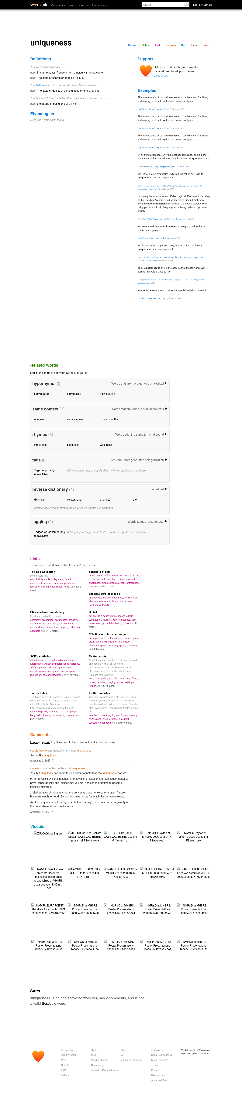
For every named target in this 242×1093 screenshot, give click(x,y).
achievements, (66, 623)
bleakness (73, 445)
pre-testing (132, 645)
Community (58, 5)
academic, (53, 623)
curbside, (119, 638)
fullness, (107, 597)
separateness (75, 419)
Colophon (66, 1065)
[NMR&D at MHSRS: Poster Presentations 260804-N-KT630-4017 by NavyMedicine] (194, 909)
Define (132, 45)
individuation (107, 394)
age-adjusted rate (52, 675)
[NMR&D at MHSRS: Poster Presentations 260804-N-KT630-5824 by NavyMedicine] (121, 909)
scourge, (101, 623)
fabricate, (35, 586)
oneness (39, 419)
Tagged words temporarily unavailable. (49, 533)
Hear (194, 45)
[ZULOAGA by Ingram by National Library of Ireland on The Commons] (48, 833)
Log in (34, 373)
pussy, (55, 715)
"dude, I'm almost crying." (149, 298)
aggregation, (37, 663)
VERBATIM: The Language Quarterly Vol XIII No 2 (161, 166)
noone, (120, 682)
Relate (146, 45)
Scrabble (49, 1003)
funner (92, 685)
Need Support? (159, 1060)
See (183, 45)
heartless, (94, 715)
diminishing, (111, 641)
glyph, (123, 645)
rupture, (135, 638)
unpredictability (109, 419)
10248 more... (108, 685)
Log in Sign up (202, 4)
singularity (50, 755)
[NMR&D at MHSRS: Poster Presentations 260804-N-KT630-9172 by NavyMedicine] (194, 945)
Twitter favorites (99, 693)
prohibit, (110, 623)
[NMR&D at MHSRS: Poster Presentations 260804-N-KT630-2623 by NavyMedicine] (121, 945)
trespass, (126, 619)
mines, (93, 682)
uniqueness (161, 75)
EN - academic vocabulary (47, 612)
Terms (154, 1065)
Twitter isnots (98, 656)
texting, (127, 678)
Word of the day (78, 5)
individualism (42, 394)
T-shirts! (65, 1075)
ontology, (130, 575)
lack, (135, 597)
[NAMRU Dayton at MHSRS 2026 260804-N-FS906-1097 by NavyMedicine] (194, 836)
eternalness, (126, 601)
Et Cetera (157, 1050)
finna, (135, 678)
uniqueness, (124, 579)
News (94, 1050)
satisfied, (48, 583)
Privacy (155, 1070)
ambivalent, (36, 583)
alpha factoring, (71, 663)
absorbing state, (39, 671)
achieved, (35, 627)
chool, (115, 719)
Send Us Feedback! (161, 1055)
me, (138, 575)
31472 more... (37, 719)
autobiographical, (111, 582)
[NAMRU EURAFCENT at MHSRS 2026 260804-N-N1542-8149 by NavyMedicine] (85, 872)
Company (67, 1050)
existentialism (75, 499)
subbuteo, (94, 722)
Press (64, 1060)
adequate (35, 630)
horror (67, 586)
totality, (129, 597)
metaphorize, (116, 678)
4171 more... (74, 675)
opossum (71, 715)
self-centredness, (130, 582)
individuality (74, 394)
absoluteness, (96, 601)
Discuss (170, 45)
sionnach (35, 768)
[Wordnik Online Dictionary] (38, 4)
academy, (74, 620)
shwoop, (133, 715)
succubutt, (124, 719)
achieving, (75, 627)
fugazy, (125, 715)
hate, (103, 715)
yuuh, (134, 682)
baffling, (45, 586)
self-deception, (109, 579)
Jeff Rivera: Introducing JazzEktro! (153, 109)
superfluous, (57, 586)
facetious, (70, 579)
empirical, (35, 579)
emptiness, (118, 597)
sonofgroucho (38, 750)
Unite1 (93, 612)
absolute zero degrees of (105, 593)
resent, (122, 616)
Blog (93, 1055)
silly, (46, 711)
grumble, (46, 579)
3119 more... (53, 630)
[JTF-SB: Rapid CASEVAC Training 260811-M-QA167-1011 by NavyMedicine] (121, 836)
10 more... (110, 586)
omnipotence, (112, 601)
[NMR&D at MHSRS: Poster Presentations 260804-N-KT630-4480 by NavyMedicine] (85, 909)
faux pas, (59, 583)
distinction (40, 499)
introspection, (96, 575)
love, (92, 678)
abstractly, (36, 620)
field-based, (124, 641)
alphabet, (42, 667)
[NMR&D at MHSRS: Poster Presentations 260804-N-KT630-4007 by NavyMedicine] (157, 945)
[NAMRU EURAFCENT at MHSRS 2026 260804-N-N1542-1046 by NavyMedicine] (157, 872)
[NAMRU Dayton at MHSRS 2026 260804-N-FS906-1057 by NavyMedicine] (157, 836)
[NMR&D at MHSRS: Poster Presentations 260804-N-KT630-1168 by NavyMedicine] (85, 945)
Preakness (40, 445)
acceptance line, (57, 671)
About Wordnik (69, 1055)
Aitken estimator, (53, 663)
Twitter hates (38, 693)
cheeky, (107, 719)
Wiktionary (41, 84)
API (123, 1055)
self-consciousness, (114, 575)
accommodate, (38, 623)
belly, (33, 715)
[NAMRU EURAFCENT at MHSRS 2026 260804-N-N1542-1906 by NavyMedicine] (121, 872)
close (127, 623)
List (157, 45)
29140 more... (125, 722)
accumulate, (62, 620)
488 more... (100, 649)
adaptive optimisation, (60, 667)
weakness (106, 445)
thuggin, (111, 715)
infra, (128, 638)
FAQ (63, 1070)
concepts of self (99, 572)
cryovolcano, (96, 719)
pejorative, (69, 583)
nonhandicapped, (98, 645)
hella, (39, 715)
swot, (62, 715)
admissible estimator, (63, 660)
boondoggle (106, 722)
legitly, (112, 682)
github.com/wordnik (131, 1060)
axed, (128, 682)
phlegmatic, (58, 579)
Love (206, 45)
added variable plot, (41, 660)
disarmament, (96, 641)
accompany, (63, 627)
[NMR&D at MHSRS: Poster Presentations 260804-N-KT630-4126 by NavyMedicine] (48, 945)
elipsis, (130, 616)
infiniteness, (95, 605)
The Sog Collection (42, 572)
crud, (62, 711)
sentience (94, 586)
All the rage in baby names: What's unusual (157, 238)
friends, (47, 715)
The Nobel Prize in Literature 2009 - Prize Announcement (163, 219)
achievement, (48, 627)
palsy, (111, 638)
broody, (119, 623)
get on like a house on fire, (103, 616)
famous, (54, 711)
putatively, (113, 645)
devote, (116, 619)
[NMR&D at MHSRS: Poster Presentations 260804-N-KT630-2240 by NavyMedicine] (157, 909)
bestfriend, (103, 682)
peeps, (73, 711)
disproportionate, (98, 638)
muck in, (107, 619)
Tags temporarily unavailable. (44, 472)
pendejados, (102, 678)
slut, (67, 711)
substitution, (96, 619)
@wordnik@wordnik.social (105, 1070)
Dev (123, 1050)
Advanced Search (160, 1080)
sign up (46, 373)
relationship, (37, 711)
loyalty (105, 605)
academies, (48, 620)
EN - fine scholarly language (107, 634)
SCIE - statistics (40, 656)
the (135, 499)
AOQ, (33, 667)
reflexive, (96, 579)
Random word (100, 5)
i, (90, 579)
